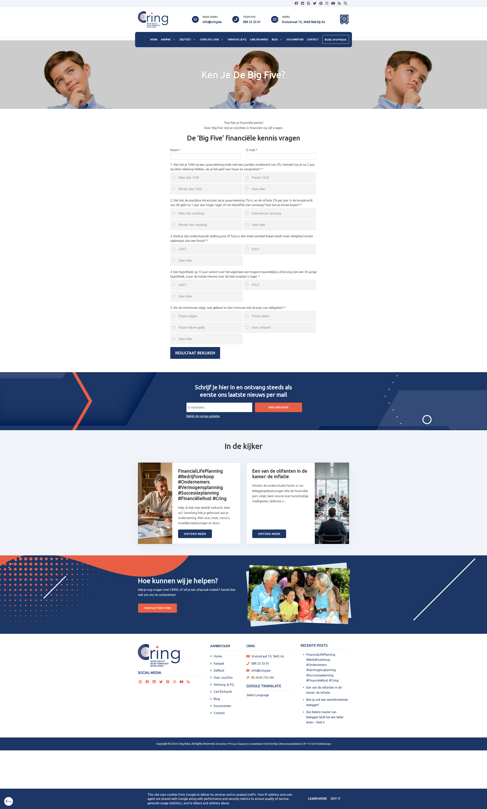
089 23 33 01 (252, 22)
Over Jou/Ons (223, 677)
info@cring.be (212, 22)
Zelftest (219, 670)
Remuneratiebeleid (290, 743)
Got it (336, 798)
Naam (174, 150)
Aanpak (219, 663)
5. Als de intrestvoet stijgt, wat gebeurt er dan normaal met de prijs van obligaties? (227, 307)
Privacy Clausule (238, 743)
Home (218, 656)
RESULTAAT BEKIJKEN (195, 353)
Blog (217, 699)
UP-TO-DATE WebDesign (317, 743)
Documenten (222, 706)
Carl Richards (223, 691)
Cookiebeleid (255, 743)
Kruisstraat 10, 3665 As (268, 656)
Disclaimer (221, 743)
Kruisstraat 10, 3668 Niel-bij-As (303, 22)
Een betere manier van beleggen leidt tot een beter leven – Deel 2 (325, 717)
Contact (219, 713)
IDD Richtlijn (271, 743)
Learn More (317, 798)
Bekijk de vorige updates (203, 416)
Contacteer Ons (157, 608)
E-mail (251, 150)
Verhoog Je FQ (224, 684)
